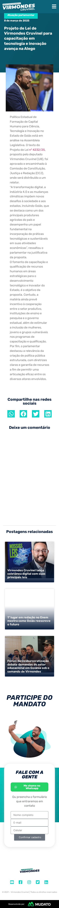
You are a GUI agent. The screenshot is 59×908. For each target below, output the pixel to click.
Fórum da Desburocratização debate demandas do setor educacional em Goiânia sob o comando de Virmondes (28, 666)
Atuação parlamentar (20, 15)
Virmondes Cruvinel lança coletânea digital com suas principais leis (26, 574)
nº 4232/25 (37, 150)
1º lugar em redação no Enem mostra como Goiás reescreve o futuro (28, 621)
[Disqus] (29, 478)
